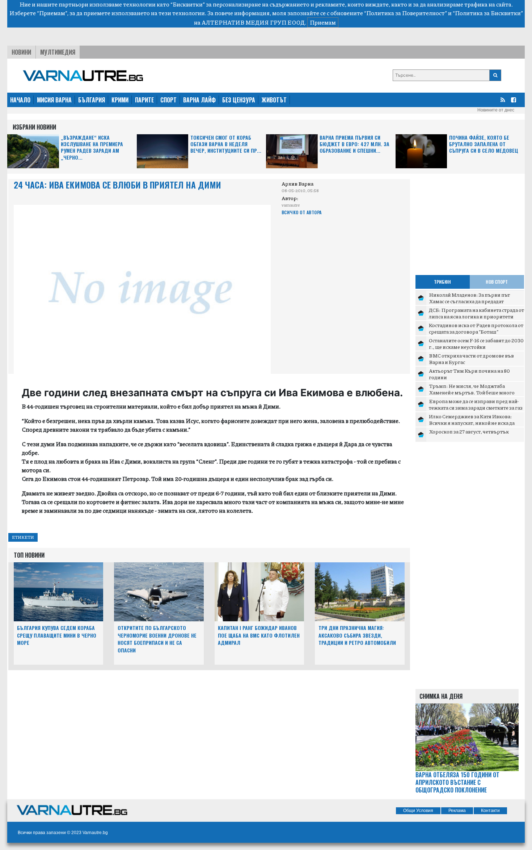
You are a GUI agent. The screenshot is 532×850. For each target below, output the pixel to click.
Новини (21, 52)
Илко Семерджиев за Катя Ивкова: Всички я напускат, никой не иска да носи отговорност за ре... (472, 422)
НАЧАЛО (20, 100)
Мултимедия (57, 52)
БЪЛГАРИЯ (91, 100)
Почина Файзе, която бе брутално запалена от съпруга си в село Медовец (483, 144)
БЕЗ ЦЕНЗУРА (238, 100)
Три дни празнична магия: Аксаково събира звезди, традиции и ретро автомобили (357, 635)
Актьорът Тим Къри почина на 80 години (469, 374)
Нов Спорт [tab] (497, 282)
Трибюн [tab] (442, 282)
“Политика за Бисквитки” (488, 13)
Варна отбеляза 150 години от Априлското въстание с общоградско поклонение (457, 782)
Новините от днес (495, 110)
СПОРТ (168, 100)
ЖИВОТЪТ (274, 100)
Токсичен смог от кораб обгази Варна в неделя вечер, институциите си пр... (225, 144)
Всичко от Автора (302, 212)
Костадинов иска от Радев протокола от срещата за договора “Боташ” (476, 328)
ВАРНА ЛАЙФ (199, 100)
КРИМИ (119, 100)
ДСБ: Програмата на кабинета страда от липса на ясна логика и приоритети (476, 313)
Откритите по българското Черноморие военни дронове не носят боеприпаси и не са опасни (157, 639)
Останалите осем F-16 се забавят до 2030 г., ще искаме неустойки (476, 343)
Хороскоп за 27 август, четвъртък (469, 431)
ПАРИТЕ (144, 100)
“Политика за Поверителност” (405, 13)
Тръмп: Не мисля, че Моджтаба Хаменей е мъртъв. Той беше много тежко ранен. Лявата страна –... (472, 392)
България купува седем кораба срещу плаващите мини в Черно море (56, 635)
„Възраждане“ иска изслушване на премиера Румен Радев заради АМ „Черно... (92, 147)
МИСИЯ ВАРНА (54, 100)
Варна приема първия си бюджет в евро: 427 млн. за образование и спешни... (354, 144)
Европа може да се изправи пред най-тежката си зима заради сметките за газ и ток (476, 407)
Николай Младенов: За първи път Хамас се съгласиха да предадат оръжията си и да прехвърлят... (469, 301)
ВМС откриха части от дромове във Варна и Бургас (471, 358)
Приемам (323, 22)
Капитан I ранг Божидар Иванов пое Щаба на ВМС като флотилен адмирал (259, 635)
